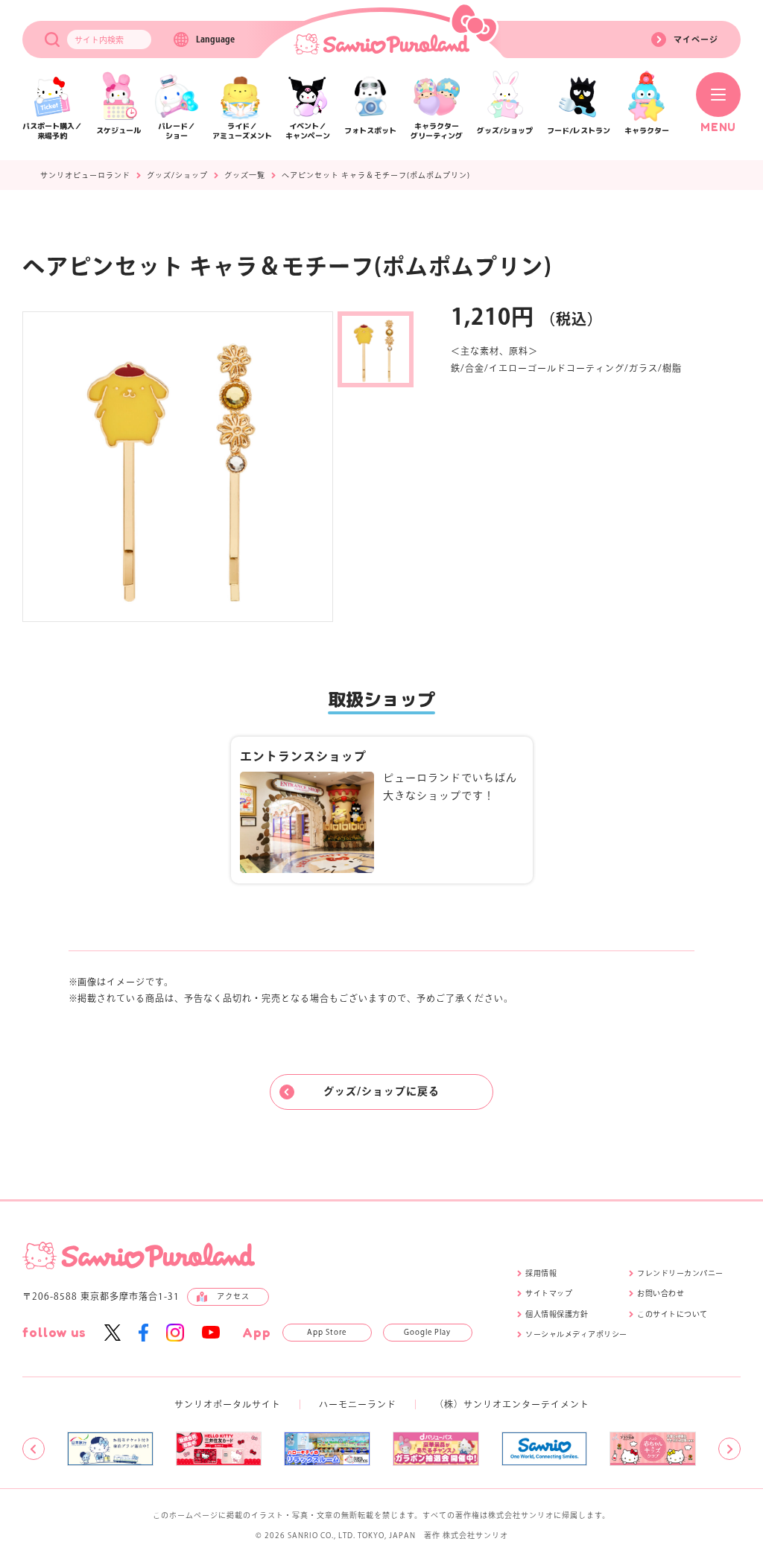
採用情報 (541, 1273)
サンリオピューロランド (85, 175)
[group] (110, 1449)
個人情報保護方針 (556, 1314)
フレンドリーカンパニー (680, 1273)
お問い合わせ (660, 1293)
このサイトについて (672, 1314)
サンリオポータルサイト (227, 1404)
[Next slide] (729, 1449)
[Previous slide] (33, 1449)
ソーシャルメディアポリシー (576, 1334)
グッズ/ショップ (177, 175)
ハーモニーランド (357, 1404)
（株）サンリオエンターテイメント (511, 1404)
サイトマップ (548, 1293)
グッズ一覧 (244, 175)
